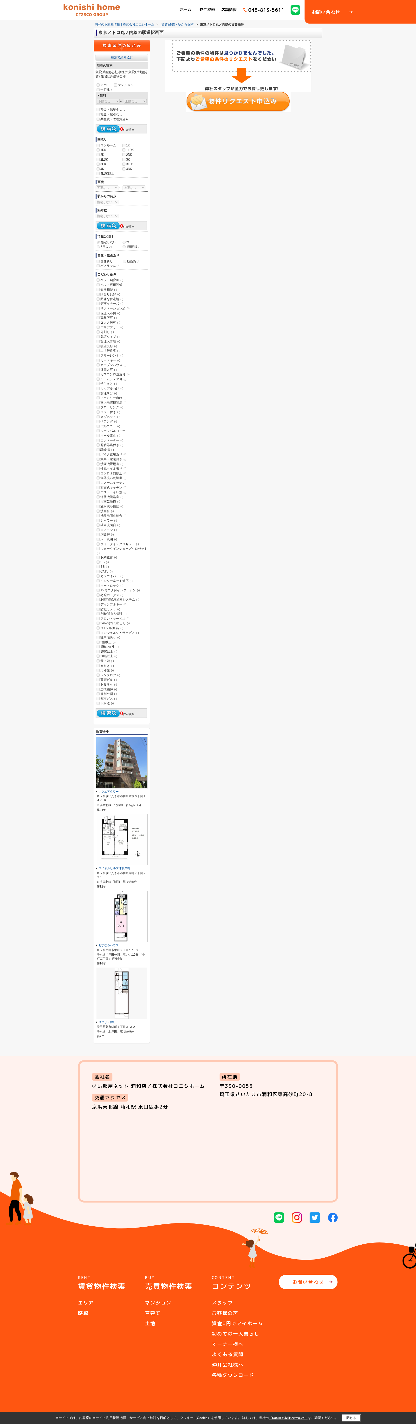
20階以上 (108, 656)
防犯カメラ (110, 609)
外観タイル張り (113, 468)
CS (104, 562)
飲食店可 (108, 684)
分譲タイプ (110, 337)
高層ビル (108, 679)
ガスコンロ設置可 (115, 374)
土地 (150, 1323)
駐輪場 (107, 450)
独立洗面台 (110, 525)
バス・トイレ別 (113, 492)
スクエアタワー (108, 791)
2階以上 (108, 642)
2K (102, 155)
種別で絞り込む (122, 57)
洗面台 (107, 511)
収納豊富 (108, 557)
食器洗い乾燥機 (113, 478)
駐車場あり (110, 637)
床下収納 (108, 539)
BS (104, 566)
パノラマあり (109, 266)
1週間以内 (133, 247)
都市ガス (108, 698)
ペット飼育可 (111, 280)
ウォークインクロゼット (119, 544)
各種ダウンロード (233, 1375)
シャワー (108, 520)
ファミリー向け (113, 398)
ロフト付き (110, 412)
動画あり (133, 261)
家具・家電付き (113, 459)
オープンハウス (113, 365)
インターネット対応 (116, 581)
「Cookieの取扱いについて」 (288, 1418)
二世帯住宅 (110, 351)
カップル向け (111, 388)
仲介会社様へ (228, 1364)
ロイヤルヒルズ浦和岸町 (114, 868)
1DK (103, 150)
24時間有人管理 (113, 614)
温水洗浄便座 (111, 506)
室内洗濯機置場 (113, 402)
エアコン (108, 530)
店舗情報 (229, 9)
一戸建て (106, 90)
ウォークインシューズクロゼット (122, 550)
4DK (129, 169)
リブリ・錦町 (107, 1022)
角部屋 (107, 670)
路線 (83, 1313)
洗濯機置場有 (111, 464)
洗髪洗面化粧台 (113, 515)
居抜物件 (108, 689)
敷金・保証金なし (112, 109)
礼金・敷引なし (111, 114)
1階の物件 (109, 647)
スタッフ (222, 1302)
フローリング (111, 407)
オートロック (111, 585)
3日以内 (106, 247)
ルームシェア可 (113, 379)
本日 (129, 242)
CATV (106, 571)
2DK (129, 155)
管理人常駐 (110, 341)
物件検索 (207, 9)
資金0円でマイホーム (237, 1323)
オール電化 (110, 435)
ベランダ (108, 421)
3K (128, 159)
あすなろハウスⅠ (110, 945)
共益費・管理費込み (114, 119)
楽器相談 (108, 289)
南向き (107, 666)
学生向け (108, 383)
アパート (106, 85)
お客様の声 (225, 1313)
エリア (86, 1302)
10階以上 (108, 651)
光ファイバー (111, 576)
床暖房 (107, 534)
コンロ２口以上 (113, 473)
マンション (125, 85)
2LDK (104, 159)
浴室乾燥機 (110, 501)
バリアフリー (111, 327)
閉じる (351, 1417)
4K (102, 169)
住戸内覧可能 (111, 628)
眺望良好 (108, 346)
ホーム (185, 9)
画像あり (106, 261)
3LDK (130, 164)
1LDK (130, 150)
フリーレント (111, 355)
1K (128, 145)
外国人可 (108, 370)
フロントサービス (115, 618)
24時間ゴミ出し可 (115, 623)
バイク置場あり (113, 454)
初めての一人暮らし (236, 1333)
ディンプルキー (113, 604)
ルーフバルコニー (115, 431)
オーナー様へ (228, 1344)
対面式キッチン (113, 487)
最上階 (107, 661)
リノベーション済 (115, 308)
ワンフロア (110, 675)
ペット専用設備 (113, 285)
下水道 (107, 703)
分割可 (107, 332)
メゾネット (110, 417)
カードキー (110, 360)
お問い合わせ (308, 1282)
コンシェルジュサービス (119, 633)
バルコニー (110, 426)
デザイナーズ (111, 303)
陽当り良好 (110, 294)
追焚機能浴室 (111, 497)
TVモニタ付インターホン (120, 590)
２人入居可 (110, 322)
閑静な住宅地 (111, 299)
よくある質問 (228, 1354)
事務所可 (108, 318)
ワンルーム (108, 145)
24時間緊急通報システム (119, 599)
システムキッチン (115, 483)
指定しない (108, 242)
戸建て (153, 1313)
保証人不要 (110, 313)
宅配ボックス (111, 595)
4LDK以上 (107, 173)
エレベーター (111, 440)
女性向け (108, 393)
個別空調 (108, 694)
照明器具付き (111, 445)
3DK (103, 164)
